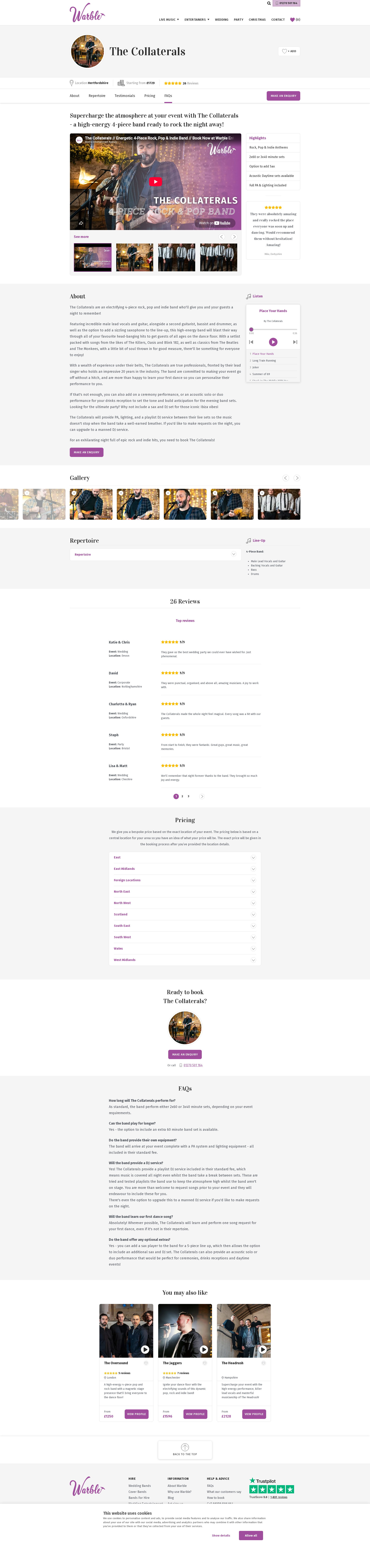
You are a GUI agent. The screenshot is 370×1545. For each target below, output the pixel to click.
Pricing (149, 96)
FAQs (168, 96)
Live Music (167, 19)
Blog (171, 1498)
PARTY (239, 19)
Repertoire (97, 96)
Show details (221, 1535)
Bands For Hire (139, 1498)
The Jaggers (172, 1363)
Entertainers (195, 19)
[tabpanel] (126, 1362)
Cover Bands (137, 1492)
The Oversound (116, 1363)
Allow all (251, 1535)
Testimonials (125, 96)
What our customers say (224, 1492)
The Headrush (232, 1363)
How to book (216, 1498)
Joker (255, 367)
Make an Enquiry (283, 96)
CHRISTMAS (257, 19)
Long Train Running (264, 360)
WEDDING (222, 19)
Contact (278, 19)
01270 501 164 (288, 3)
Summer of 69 (261, 374)
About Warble (177, 1486)
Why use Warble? (179, 1492)
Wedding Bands (140, 1486)
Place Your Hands (263, 354)
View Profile (136, 1414)
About (74, 96)
